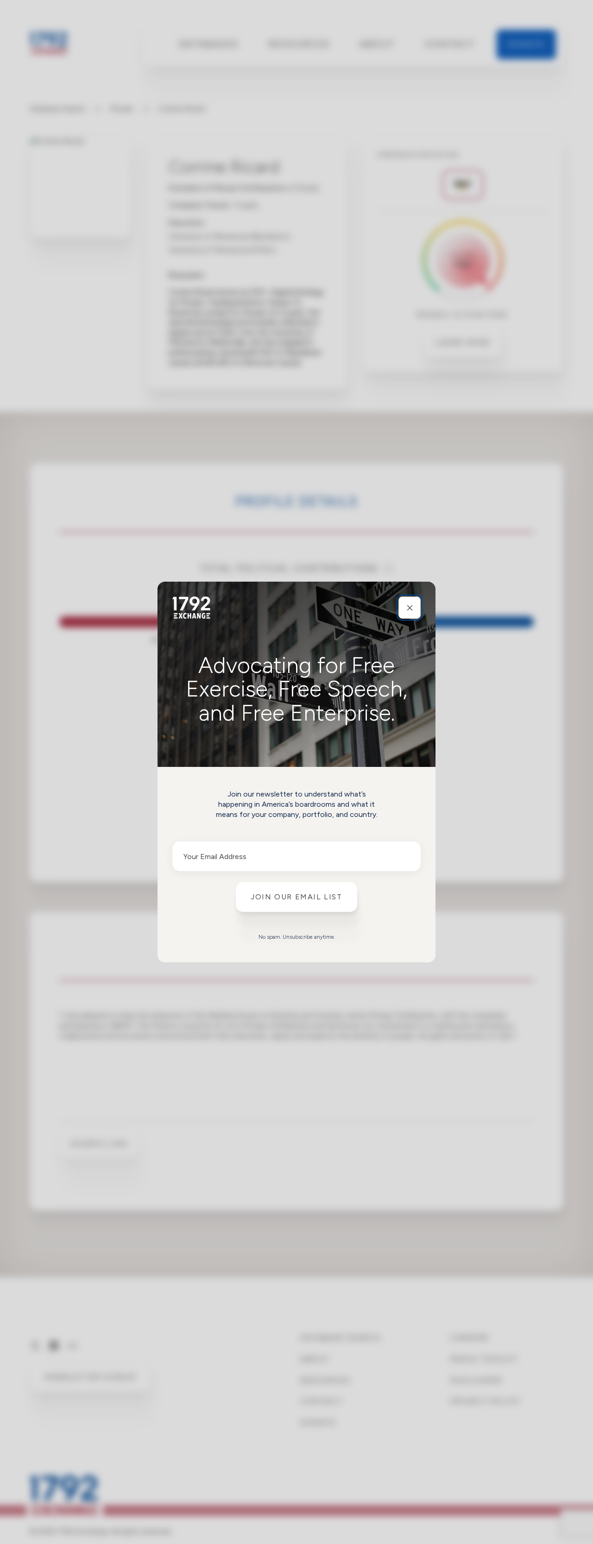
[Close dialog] (409, 607)
